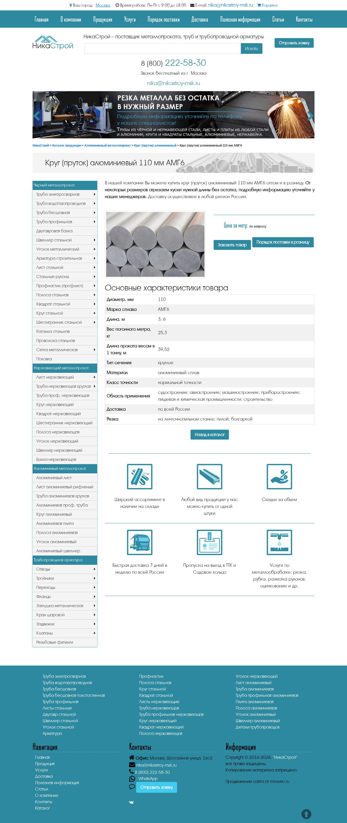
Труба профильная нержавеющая (171, 714)
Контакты (304, 19)
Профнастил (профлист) (59, 285)
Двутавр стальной (59, 714)
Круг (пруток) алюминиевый (155, 145)
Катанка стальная (53, 331)
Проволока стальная (55, 340)
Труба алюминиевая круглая (62, 496)
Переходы (45, 587)
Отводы (43, 569)
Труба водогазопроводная (61, 203)
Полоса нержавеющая (58, 432)
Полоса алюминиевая (57, 532)
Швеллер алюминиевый (258, 720)
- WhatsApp (146, 778)
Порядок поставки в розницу (283, 242)
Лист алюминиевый (254, 682)
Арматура (52, 733)
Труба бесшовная (53, 212)
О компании (70, 19)
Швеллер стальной (54, 240)
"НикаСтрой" (285, 757)
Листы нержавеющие (159, 701)
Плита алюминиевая (255, 701)
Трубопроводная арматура (58, 560)
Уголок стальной (58, 727)
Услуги (130, 19)
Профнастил (151, 676)
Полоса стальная (52, 295)
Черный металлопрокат (54, 185)
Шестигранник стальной (59, 322)
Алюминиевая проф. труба (62, 505)
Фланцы (43, 596)
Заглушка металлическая (59, 605)
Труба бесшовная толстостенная (74, 695)
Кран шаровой (50, 614)
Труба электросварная (58, 194)
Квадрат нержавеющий (58, 413)
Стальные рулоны (52, 276)
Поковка (44, 359)
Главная (42, 19)
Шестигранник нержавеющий (64, 423)
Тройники (45, 578)
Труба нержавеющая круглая (63, 386)
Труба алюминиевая (255, 689)
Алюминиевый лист (54, 477)
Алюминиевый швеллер (58, 550)
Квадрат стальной (53, 304)
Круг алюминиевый (54, 514)
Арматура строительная (59, 258)
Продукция (102, 19)
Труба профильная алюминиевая (267, 695)
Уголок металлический (57, 249)
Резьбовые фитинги (54, 642)
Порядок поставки (164, 19)
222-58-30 (173, 63)
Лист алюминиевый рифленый (64, 487)
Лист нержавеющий (55, 377)
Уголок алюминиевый (56, 541)
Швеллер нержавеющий (59, 450)
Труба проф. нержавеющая (62, 395)
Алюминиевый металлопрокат (107, 145)
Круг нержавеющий (55, 404)
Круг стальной (49, 313)
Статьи (278, 19)
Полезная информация (240, 19)
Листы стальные (57, 708)
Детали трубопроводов (257, 727)
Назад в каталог (210, 434)
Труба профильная (54, 221)
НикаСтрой (41, 145)
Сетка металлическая (57, 349)
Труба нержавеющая (159, 708)
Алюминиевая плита (55, 523)
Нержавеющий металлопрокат (61, 368)
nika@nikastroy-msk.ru (230, 5)
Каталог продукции (66, 145)
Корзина (269, 5)
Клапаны (44, 633)
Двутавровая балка (54, 231)
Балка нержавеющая (56, 459)
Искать (251, 48)
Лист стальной (49, 267)
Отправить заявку (294, 43)
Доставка (200, 19)
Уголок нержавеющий (57, 441)
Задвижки (45, 624)
